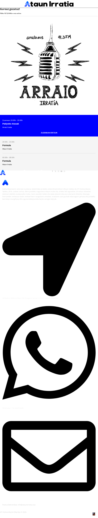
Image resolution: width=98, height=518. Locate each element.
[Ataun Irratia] (48, 4)
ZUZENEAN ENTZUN (49, 133)
